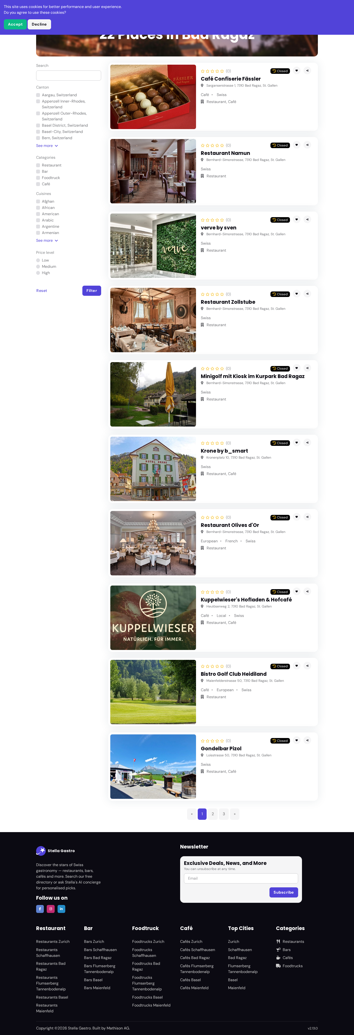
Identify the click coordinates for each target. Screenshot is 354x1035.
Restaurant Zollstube (228, 301)
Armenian (50, 232)
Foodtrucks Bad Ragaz (146, 966)
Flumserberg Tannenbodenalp (243, 968)
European (209, 541)
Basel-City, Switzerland (62, 131)
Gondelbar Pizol (221, 748)
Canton (42, 87)
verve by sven (218, 227)
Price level (45, 252)
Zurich (233, 941)
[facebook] (40, 909)
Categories (45, 157)
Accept (15, 24)
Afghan (48, 201)
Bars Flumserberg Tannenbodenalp (99, 968)
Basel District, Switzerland (65, 125)
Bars (287, 949)
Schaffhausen (240, 949)
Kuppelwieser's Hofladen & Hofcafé (246, 599)
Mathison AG (118, 1028)
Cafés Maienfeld (194, 987)
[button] (307, 70)
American (50, 213)
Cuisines (43, 193)
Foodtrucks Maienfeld (151, 1005)
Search (42, 65)
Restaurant (51, 165)
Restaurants (293, 941)
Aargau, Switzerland (59, 94)
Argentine (50, 226)
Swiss (222, 94)
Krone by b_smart (224, 450)
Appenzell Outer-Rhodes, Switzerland (64, 116)
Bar (45, 171)
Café (46, 183)
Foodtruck (51, 177)
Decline (39, 24)
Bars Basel (93, 979)
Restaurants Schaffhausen (48, 952)
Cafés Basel (190, 979)
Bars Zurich (94, 941)
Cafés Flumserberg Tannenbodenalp (197, 968)
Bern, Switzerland (57, 137)
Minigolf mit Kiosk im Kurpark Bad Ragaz (253, 376)
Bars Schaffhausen (100, 949)
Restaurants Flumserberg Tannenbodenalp (51, 983)
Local (221, 615)
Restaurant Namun (225, 153)
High (46, 272)
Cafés (288, 957)
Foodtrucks (293, 965)
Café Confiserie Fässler (231, 78)
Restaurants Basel (52, 997)
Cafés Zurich (191, 941)
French (231, 541)
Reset (41, 290)
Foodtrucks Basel (147, 997)
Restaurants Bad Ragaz (51, 966)
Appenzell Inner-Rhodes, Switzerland (63, 104)
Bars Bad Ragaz (97, 957)
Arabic (48, 220)
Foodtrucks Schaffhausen (144, 952)
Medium (49, 266)
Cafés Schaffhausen (197, 949)
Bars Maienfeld (97, 987)
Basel (233, 979)
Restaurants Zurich (53, 941)
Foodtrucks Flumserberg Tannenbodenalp (147, 983)
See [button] (44, 145)
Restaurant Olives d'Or (230, 525)
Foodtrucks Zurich (148, 941)
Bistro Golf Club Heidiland (234, 673)
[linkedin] (61, 909)
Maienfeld (236, 987)
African (48, 207)
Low (45, 260)
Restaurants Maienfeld (47, 1008)
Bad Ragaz (237, 957)
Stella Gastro (61, 851)
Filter (91, 290)
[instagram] (50, 909)
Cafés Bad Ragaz (195, 957)
